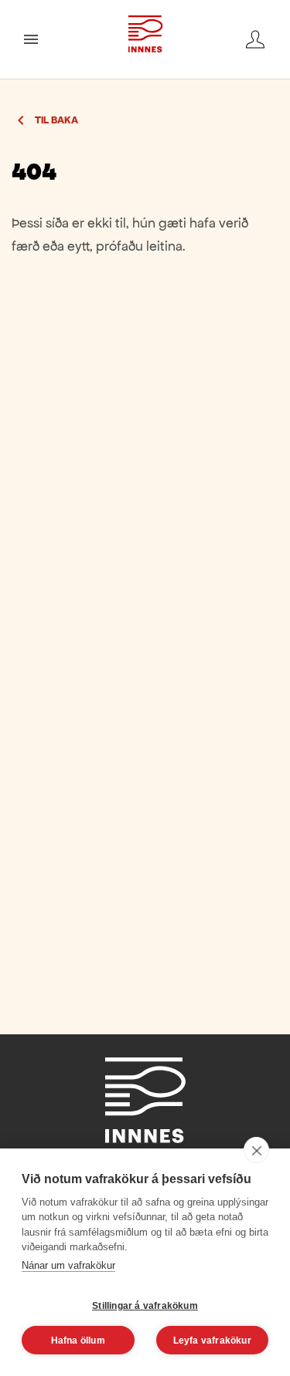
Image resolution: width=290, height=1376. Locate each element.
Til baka (56, 120)
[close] (256, 1150)
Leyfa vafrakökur (212, 1340)
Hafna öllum (78, 1340)
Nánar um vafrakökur (68, 1265)
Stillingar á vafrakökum (145, 1305)
